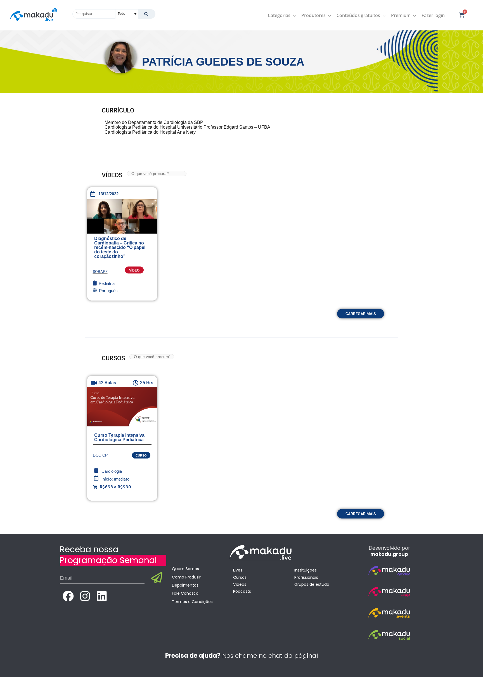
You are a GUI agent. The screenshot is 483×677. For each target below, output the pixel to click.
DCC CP (100, 455)
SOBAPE (100, 271)
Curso (141, 455)
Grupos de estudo (311, 584)
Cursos (240, 577)
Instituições (305, 570)
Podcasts (242, 591)
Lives (237, 570)
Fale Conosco (185, 593)
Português (108, 290)
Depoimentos (185, 585)
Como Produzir (186, 577)
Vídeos (239, 584)
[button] (360, 313)
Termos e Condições (192, 601)
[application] (293, 15)
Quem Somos (185, 569)
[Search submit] (146, 14)
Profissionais (306, 577)
